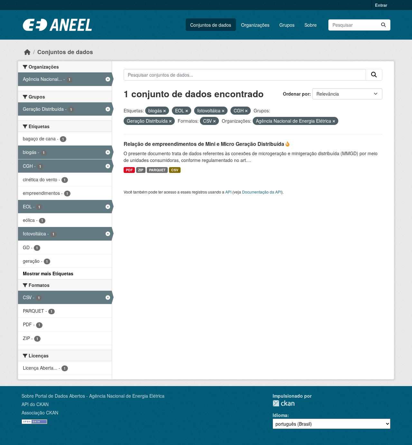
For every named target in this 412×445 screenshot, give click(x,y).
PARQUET (157, 169)
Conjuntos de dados (210, 25)
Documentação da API (261, 191)
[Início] (27, 52)
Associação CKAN (40, 412)
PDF (129, 169)
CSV (174, 169)
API (228, 191)
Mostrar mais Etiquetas (48, 273)
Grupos (287, 25)
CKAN (284, 403)
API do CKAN (35, 404)
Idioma (280, 415)
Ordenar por (296, 93)
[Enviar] (383, 25)
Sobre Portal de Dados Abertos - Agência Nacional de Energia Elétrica (93, 396)
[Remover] (164, 110)
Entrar (381, 5)
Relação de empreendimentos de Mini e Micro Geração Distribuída (205, 143)
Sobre (310, 25)
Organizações (255, 25)
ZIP (140, 169)
